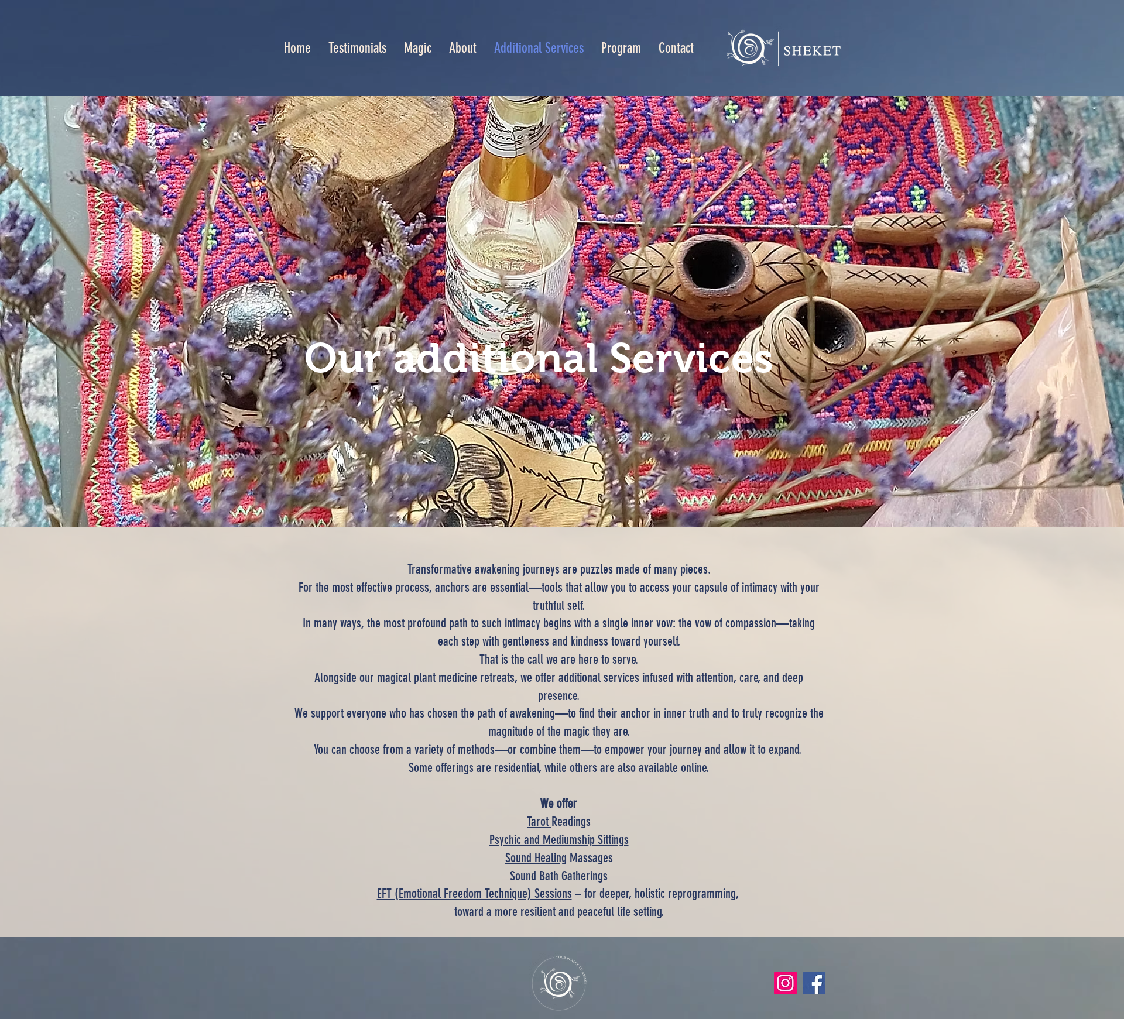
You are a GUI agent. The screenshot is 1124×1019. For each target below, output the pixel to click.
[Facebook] (814, 983)
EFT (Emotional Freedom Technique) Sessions (474, 893)
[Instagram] (785, 983)
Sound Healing (536, 858)
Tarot (539, 821)
